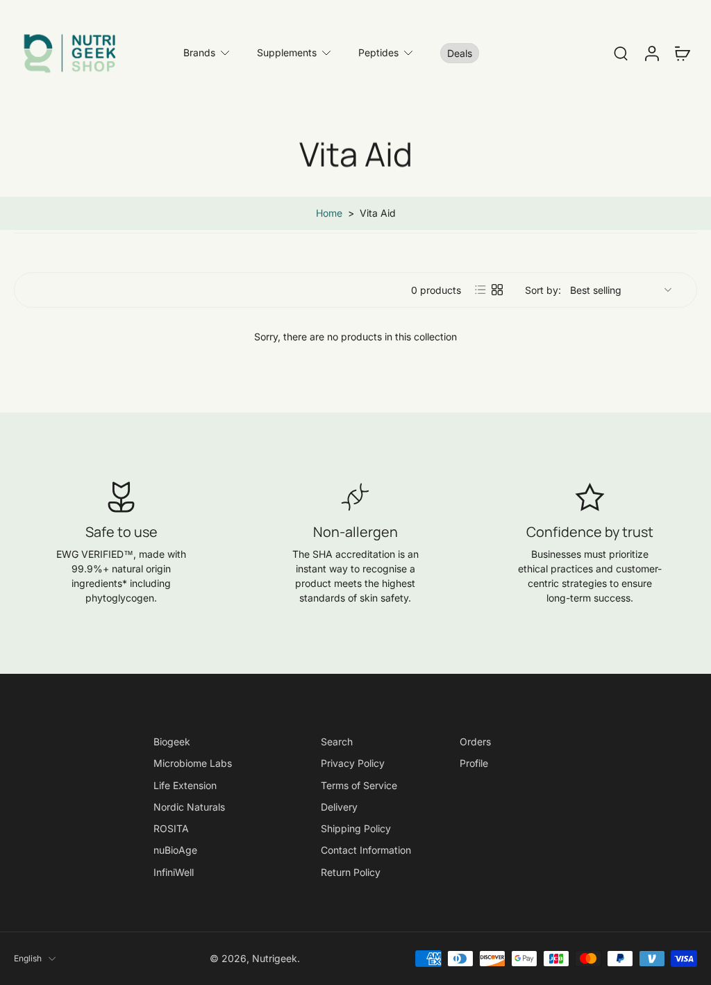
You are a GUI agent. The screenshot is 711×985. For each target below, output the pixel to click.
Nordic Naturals (189, 807)
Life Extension (185, 785)
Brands (199, 52)
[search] (620, 53)
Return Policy (350, 871)
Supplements (287, 52)
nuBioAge (175, 850)
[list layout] (480, 289)
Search (337, 741)
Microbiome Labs (192, 763)
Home (329, 213)
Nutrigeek (274, 958)
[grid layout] (497, 289)
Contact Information (366, 850)
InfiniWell (173, 871)
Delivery (339, 807)
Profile (474, 763)
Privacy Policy (353, 763)
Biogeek (171, 741)
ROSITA (171, 828)
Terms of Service (359, 785)
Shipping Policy (356, 828)
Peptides (378, 52)
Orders (475, 741)
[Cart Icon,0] (682, 53)
